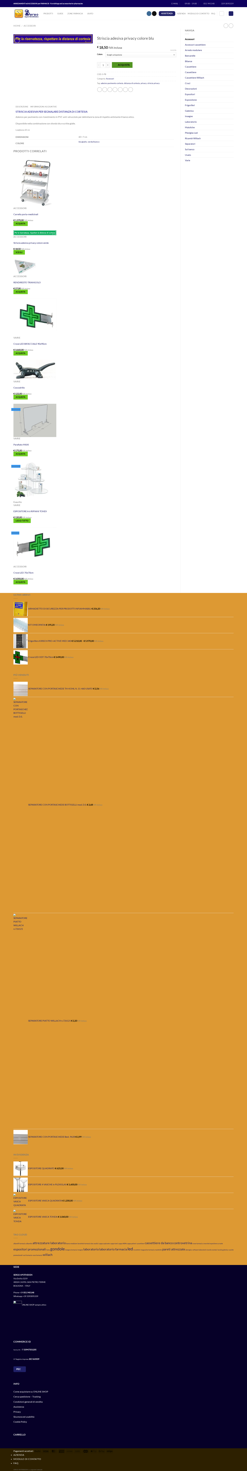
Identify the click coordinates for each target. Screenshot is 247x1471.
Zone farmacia (75, 13)
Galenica (189, 110)
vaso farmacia (37, 1255)
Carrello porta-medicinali (25, 214)
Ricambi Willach (193, 138)
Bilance (188, 61)
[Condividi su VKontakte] (120, 89)
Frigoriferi (190, 105)
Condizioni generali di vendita (28, 1401)
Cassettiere (190, 66)
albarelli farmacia (19, 1243)
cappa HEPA (122, 1243)
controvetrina (182, 1243)
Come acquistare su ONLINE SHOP (30, 1391)
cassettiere (140, 1243)
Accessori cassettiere (195, 44)
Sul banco (189, 149)
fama (48, 1250)
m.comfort (136, 1250)
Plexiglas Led (191, 132)
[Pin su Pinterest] (115, 89)
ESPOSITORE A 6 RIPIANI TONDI (30, 511)
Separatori (190, 143)
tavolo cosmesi (212, 1250)
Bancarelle (190, 55)
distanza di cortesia (132, 83)
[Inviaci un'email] (154, 13)
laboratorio (91, 1249)
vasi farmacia (27, 1255)
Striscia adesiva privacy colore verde (31, 242)
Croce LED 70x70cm (23, 572)
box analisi (94, 1243)
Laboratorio (191, 121)
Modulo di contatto (198, 13)
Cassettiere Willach (194, 77)
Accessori (30, 25)
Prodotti (48, 13)
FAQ (213, 13)
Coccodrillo (19, 387)
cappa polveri (131, 1243)
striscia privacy (153, 83)
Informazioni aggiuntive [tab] (43, 107)
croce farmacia (198, 1243)
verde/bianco (93, 141)
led (130, 1248)
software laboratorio (199, 1250)
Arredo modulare (193, 50)
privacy (144, 83)
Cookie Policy (20, 1421)
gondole (57, 1248)
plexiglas (189, 1250)
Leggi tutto (22, 521)
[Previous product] (231, 25)
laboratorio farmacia (113, 1249)
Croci (187, 83)
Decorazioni (191, 88)
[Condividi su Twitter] (104, 89)
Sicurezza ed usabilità (23, 1416)
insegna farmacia (71, 1250)
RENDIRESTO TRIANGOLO (27, 282)
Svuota (173, 50)
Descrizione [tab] (22, 107)
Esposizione (191, 99)
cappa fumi (114, 1243)
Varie (187, 160)
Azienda (181, 13)
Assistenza (18, 1406)
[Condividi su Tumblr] (130, 89)
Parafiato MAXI (21, 444)
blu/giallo (83, 141)
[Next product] (226, 25)
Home (16, 25)
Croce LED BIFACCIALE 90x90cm (30, 343)
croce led (206, 1243)
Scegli (19, 252)
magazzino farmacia (148, 1250)
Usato (90, 13)
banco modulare (71, 1243)
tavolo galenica (223, 1250)
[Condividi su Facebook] (99, 89)
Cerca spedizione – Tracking (27, 1396)
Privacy (17, 1411)
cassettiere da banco (159, 1243)
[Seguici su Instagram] (149, 13)
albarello (29, 1243)
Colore (99, 54)
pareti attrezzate (173, 1249)
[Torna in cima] (241, 1467)
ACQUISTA (124, 65)
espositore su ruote (216, 1243)
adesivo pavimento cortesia (112, 83)
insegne (80, 1250)
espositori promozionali (29, 1249)
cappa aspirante (104, 1243)
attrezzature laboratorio (49, 1243)
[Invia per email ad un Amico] (109, 89)
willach (47, 1255)
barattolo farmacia (84, 1243)
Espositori (190, 94)
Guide (60, 13)
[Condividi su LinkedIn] (125, 89)
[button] (221, 13)
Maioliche (190, 127)
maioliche (158, 1250)
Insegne (189, 116)
